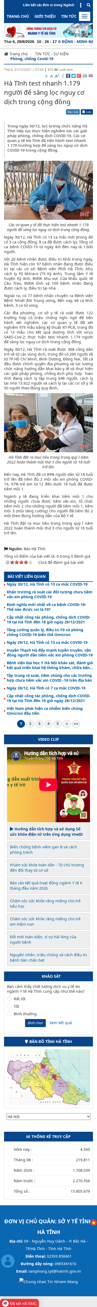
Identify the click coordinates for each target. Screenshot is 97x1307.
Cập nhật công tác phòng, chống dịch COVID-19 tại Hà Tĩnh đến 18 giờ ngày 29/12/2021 (49, 620)
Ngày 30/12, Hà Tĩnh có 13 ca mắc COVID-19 (47, 584)
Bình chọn (35, 1023)
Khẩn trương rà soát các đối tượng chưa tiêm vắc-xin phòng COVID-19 (49, 594)
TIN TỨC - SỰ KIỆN (52, 53)
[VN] (93, 1222)
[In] (84, 75)
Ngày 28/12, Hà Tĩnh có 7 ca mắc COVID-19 (46, 688)
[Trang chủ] (48, 29)
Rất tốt (20, 998)
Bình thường (25, 1014)
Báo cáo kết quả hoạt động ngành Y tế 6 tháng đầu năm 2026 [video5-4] (46, 885)
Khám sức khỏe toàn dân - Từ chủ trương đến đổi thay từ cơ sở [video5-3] (47, 867)
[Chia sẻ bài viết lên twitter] (73, 75)
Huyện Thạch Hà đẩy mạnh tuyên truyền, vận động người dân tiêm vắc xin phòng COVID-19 (50, 653)
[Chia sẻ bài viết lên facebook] (68, 75)
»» (76, 723)
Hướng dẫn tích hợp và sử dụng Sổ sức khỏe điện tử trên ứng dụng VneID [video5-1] (46, 831)
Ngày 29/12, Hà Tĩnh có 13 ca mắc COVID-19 (47, 642)
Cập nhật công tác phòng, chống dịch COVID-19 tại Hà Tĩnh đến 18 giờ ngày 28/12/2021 (49, 698)
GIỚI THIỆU (45, 16)
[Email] (90, 75)
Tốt (16, 1006)
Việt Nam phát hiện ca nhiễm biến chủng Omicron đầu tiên (45, 711)
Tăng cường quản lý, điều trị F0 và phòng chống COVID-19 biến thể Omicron (45, 632)
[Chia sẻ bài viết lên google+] (79, 75)
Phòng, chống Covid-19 (31, 58)
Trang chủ (18, 16)
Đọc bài (73, 112)
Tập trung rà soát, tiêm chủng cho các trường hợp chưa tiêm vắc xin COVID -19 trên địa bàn (49, 678)
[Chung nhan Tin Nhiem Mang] (48, 1281)
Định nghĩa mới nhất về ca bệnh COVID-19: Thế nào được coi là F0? (46, 607)
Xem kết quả (61, 1022)
